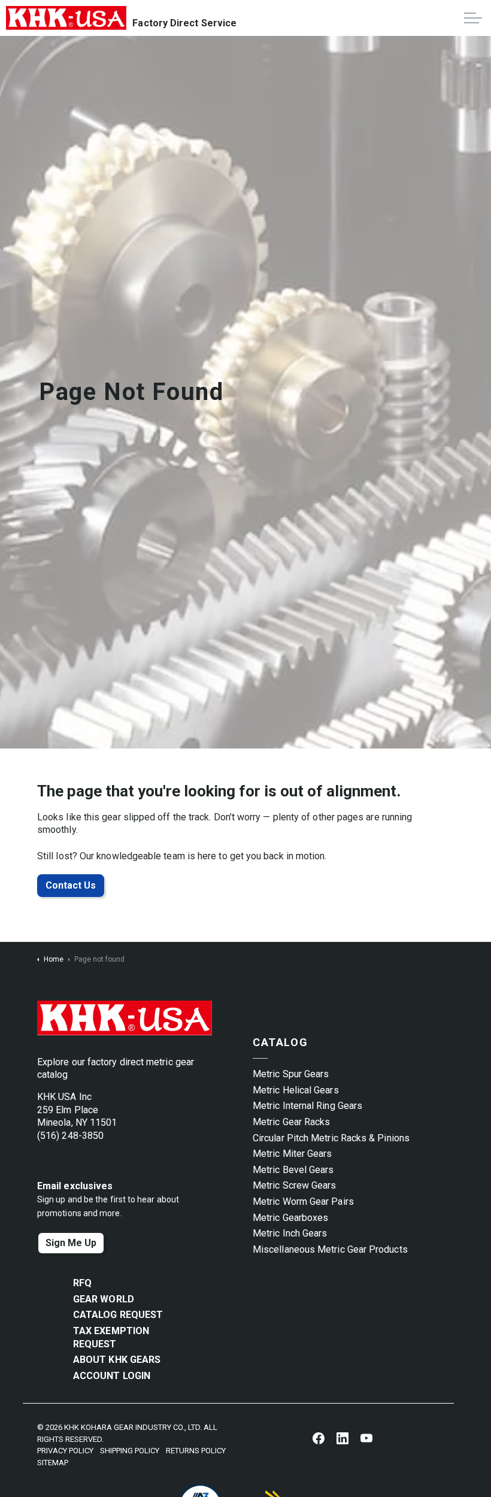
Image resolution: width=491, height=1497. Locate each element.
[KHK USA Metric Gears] (66, 18)
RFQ (82, 1283)
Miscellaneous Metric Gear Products (330, 1249)
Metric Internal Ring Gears (307, 1105)
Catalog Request (118, 1314)
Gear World (103, 1299)
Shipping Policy (129, 1450)
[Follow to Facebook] (319, 1437)
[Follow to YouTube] (366, 1437)
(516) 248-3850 (70, 1135)
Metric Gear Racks (291, 1122)
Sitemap (52, 1462)
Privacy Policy (65, 1450)
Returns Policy (196, 1450)
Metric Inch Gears (290, 1233)
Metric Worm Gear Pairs (303, 1201)
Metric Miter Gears (292, 1153)
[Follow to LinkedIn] (342, 1437)
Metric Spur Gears (291, 1074)
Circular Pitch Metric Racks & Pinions (331, 1138)
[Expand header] (473, 18)
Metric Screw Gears (294, 1185)
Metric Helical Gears (296, 1090)
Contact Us (71, 885)
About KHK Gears (116, 1359)
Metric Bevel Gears (293, 1169)
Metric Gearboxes (290, 1217)
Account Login (111, 1375)
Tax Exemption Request (111, 1337)
